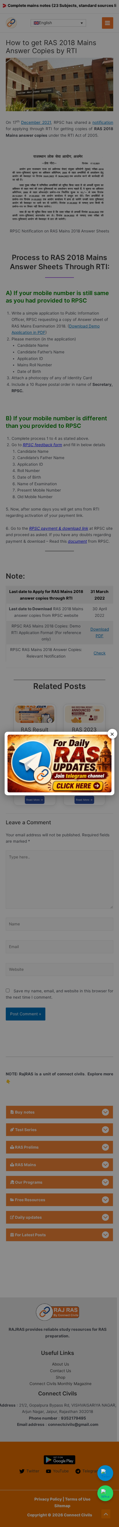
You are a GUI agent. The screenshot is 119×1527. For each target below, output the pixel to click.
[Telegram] (105, 1473)
